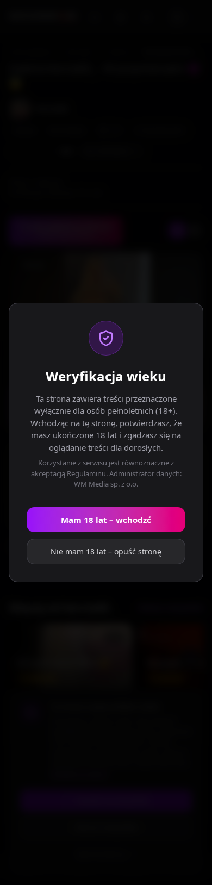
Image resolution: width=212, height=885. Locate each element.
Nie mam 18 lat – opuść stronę (106, 551)
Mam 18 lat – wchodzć (106, 519)
